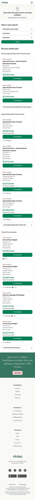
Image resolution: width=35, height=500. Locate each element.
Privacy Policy (13, 489)
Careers (17, 439)
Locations (17, 388)
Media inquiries (17, 446)
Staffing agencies (17, 417)
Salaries (17, 391)
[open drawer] (32, 2)
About (17, 433)
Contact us (17, 443)
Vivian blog (18, 395)
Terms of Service (21, 489)
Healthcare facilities (17, 414)
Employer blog (17, 420)
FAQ (17, 436)
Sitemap (17, 398)
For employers (17, 411)
